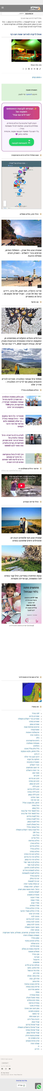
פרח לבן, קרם (34, 979)
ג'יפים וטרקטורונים (32, 741)
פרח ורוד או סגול (33, 971)
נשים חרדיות (34, 946)
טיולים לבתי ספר (33, 865)
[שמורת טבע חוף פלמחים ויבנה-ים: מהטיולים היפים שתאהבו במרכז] (22, 520)
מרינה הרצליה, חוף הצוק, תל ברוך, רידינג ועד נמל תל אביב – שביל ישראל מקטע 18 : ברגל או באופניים (22, 294)
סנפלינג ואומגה (33, 952)
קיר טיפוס (35, 1014)
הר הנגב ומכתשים (32, 768)
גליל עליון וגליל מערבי (31, 749)
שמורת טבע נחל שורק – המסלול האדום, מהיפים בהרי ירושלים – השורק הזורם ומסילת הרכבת (23, 253)
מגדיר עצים (35, 903)
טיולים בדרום (34, 846)
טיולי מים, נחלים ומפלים (29, 214)
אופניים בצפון (34, 724)
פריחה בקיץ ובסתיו (32, 987)
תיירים (37, 1049)
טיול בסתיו (35, 805)
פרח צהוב (35, 981)
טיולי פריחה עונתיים (30, 502)
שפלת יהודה (35, 1044)
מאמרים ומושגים (33, 895)
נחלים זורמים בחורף (32, 941)
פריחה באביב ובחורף (31, 984)
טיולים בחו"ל (34, 849)
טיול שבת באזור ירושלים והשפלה (27, 830)
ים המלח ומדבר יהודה (31, 884)
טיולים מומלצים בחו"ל (29, 390)
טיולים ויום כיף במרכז (31, 854)
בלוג (37, 738)
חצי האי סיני (35, 800)
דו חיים (36, 754)
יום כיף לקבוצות (33, 881)
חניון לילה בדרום (33, 789)
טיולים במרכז (34, 851)
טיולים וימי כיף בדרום (31, 857)
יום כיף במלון (34, 878)
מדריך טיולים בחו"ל (32, 908)
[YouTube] (9, 1069)
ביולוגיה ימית (34, 735)
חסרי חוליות (35, 797)
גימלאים (36, 746)
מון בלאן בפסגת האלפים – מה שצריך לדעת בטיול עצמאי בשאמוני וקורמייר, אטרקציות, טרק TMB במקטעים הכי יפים (13, 402)
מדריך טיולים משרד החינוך (29, 911)
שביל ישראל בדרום (32, 1025)
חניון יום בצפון (34, 784)
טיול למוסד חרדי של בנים (30, 814)
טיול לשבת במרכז (33, 819)
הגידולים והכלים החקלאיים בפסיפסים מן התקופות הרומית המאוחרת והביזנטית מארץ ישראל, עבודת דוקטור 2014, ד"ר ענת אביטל (22, 341)
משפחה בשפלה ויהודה (31, 935)
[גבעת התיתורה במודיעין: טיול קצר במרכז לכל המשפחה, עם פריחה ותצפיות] (22, 558)
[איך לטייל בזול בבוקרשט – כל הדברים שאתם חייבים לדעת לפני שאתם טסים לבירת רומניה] (34, 458)
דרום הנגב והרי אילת (31, 757)
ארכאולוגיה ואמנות (32, 732)
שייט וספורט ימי (33, 1038)
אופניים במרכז (34, 722)
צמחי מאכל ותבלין (32, 998)
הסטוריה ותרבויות (33, 762)
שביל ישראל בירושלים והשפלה (28, 1027)
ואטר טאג (35, 773)
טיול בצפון (35, 808)
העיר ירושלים (34, 765)
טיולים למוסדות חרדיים (31, 870)
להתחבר (29, 94)
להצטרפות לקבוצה (19, 143)
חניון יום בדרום (34, 778)
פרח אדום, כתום (33, 968)
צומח (37, 992)
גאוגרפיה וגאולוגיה (32, 743)
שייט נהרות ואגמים (32, 1041)
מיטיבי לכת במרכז (32, 922)
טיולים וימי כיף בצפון (32, 860)
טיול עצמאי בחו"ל (33, 827)
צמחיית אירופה (34, 1003)
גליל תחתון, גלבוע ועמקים (30, 751)
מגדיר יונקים (35, 897)
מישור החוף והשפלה (32, 927)
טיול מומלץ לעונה (33, 824)
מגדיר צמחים (34, 906)
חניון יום (36, 776)
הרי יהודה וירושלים (32, 770)
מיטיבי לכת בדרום (32, 919)
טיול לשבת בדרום (33, 816)
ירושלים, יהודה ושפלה (31, 887)
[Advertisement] (21, 651)
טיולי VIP (36, 832)
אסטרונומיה (35, 730)
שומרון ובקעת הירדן (32, 1035)
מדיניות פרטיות (21, 1081)
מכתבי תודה (35, 930)
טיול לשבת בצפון (33, 822)
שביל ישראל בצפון (33, 1033)
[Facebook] (2, 1069)
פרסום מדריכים (33, 989)
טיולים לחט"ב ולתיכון (32, 868)
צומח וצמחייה (34, 995)
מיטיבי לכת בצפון (33, 924)
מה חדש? (34, 302)
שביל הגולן (35, 1022)
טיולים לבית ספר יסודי (31, 862)
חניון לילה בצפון (33, 795)
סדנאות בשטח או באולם (30, 949)
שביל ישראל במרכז (32, 1030)
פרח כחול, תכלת (33, 976)
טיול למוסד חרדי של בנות (30, 811)
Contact (5, 1063)
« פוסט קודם (37, 77)
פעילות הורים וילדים (32, 965)
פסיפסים (36, 962)
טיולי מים (36, 835)
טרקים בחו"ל (34, 876)
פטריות (36, 957)
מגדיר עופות (35, 900)
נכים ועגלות (35, 943)
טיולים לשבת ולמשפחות (30, 873)
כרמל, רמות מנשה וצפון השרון (28, 889)
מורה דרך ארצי (34, 914)
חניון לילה (35, 786)
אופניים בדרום (34, 716)
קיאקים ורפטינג (34, 1011)
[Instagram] (6, 1069)
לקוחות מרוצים (34, 892)
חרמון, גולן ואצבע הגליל (31, 803)
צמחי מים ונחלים (33, 1000)
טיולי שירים (35, 838)
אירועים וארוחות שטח (31, 727)
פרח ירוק (36, 973)
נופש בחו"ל (35, 938)
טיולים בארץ (34, 843)
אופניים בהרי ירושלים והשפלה (28, 719)
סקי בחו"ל (35, 954)
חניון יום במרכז (34, 781)
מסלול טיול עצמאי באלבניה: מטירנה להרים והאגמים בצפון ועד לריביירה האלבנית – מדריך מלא (22, 382)
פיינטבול (36, 960)
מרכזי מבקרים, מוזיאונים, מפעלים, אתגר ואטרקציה (21, 933)
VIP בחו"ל (35, 713)
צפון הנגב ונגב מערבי (31, 1008)
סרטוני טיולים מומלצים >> (28, 469)
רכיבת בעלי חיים (33, 1019)
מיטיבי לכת (35, 916)
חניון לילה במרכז (33, 792)
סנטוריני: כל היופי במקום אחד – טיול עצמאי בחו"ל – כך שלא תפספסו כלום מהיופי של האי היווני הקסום (13, 421)
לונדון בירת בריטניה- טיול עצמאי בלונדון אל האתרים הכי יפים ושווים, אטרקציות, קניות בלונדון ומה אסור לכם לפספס (13, 440)
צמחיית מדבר (34, 1006)
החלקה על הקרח (33, 759)
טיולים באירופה (33, 841)
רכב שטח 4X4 (34, 1016)
